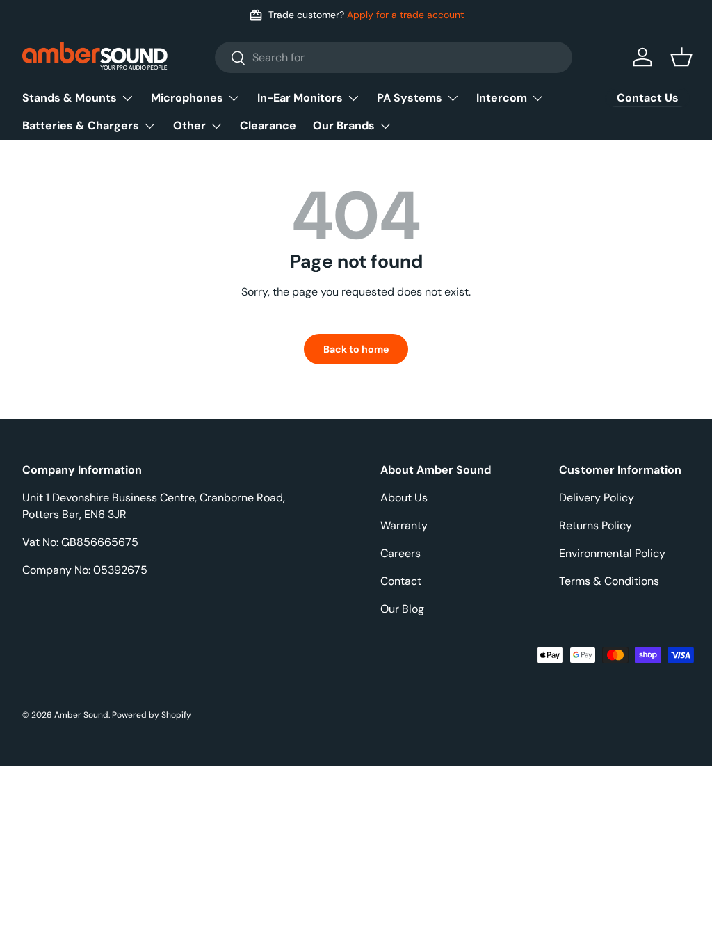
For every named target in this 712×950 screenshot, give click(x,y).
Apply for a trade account (405, 14)
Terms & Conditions (609, 581)
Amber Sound (81, 714)
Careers (400, 553)
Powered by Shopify (151, 714)
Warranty (404, 525)
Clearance (268, 125)
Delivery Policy (596, 497)
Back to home (356, 349)
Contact (400, 581)
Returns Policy (595, 525)
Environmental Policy (612, 553)
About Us (404, 497)
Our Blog (402, 609)
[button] (681, 57)
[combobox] (394, 57)
